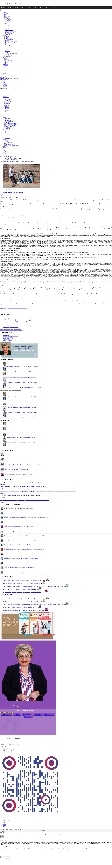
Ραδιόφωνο (7, 59)
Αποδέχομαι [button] (60, 834)
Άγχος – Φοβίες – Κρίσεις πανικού (11, 53)
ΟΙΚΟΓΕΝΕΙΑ (15, 7)
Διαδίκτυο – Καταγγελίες (7, 337)
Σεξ (5, 50)
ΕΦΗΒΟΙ (28, 7)
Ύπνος (6, 24)
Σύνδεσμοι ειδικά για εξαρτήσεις (9, 750)
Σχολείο (6, 29)
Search (1, 76)
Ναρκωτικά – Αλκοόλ (7, 339)
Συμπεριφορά (7, 27)
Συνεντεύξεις (6, 161)
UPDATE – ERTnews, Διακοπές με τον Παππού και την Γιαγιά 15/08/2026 (14, 531)
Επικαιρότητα (7, 21)
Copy (13, 856)
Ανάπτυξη (7, 23)
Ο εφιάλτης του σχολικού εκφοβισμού (11, 192)
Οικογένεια (5, 821)
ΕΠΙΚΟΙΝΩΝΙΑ (54, 7)
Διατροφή (7, 25)
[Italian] (16, 78)
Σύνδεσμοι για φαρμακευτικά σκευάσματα (11, 749)
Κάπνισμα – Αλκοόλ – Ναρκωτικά (11, 41)
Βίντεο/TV (7, 58)
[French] (9, 78)
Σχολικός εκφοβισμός (9, 30)
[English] (5, 78)
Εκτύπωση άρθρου (4, 195)
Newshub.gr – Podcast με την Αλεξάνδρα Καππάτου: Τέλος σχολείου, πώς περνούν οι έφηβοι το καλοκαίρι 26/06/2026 (20, 553)
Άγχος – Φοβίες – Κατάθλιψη (10, 31)
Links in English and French (8, 751)
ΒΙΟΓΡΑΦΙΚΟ (3, 7)
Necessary (4, 845)
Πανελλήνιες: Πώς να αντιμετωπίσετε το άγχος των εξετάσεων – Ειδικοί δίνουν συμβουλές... (20, 382)
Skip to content (3, 0)
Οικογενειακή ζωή (8, 18)
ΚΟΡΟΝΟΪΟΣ (5, 65)
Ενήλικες (4, 825)
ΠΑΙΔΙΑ (22, 7)
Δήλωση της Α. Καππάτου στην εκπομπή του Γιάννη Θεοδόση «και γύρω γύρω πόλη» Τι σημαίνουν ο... (22, 387)
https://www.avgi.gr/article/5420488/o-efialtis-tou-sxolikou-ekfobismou (13, 308)
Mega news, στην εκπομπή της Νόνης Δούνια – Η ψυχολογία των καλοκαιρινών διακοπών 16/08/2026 (19, 474)
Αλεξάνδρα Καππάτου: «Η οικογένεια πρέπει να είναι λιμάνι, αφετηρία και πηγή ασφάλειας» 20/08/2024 (19, 453)
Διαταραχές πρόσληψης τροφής (11, 43)
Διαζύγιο (6, 52)
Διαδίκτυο (7, 40)
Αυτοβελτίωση (8, 51)
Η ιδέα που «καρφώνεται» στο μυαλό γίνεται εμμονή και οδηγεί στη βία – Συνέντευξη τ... (19, 377)
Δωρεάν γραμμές (6, 335)
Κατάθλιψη (7, 54)
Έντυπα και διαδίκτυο (9, 60)
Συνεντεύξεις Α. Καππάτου (14, 161)
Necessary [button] (2, 844)
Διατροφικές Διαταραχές (7, 340)
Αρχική (4, 12)
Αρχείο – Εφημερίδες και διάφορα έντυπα (13, 63)
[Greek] (2, 78)
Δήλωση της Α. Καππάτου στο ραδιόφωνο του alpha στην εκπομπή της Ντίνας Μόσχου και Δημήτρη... (22, 371)
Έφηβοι (4, 824)
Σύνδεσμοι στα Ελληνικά (7, 748)
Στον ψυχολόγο (8, 19)
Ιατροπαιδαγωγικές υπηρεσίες (8, 338)
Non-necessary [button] (3, 850)
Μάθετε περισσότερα (54, 834)
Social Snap (7, 858)
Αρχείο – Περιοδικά (9, 62)
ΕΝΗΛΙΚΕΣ (35, 7)
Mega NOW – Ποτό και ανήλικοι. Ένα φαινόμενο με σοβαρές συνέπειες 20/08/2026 (16, 469)
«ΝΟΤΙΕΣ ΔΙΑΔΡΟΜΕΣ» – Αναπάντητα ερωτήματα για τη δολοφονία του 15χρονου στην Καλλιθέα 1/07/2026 (19, 567)
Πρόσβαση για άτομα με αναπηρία (9, 752)
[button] (6, 712)
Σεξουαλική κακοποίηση (9, 32)
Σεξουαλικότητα (8, 38)
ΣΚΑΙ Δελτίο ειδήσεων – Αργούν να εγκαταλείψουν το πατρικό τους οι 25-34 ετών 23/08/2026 (22, 486)
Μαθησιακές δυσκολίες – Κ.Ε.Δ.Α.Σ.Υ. (10, 336)
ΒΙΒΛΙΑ (9, 7)
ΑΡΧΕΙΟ (47, 7)
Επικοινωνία (5, 826)
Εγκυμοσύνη (7, 16)
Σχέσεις (6, 130)
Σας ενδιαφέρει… (8, 20)
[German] (13, 78)
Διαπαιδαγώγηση (8, 26)
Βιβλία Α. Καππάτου (6, 820)
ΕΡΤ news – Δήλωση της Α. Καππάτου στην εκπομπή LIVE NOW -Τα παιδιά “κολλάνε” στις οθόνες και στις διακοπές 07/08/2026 (22, 540)
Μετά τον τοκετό (8, 17)
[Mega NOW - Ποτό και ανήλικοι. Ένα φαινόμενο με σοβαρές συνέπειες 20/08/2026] (40, 589)
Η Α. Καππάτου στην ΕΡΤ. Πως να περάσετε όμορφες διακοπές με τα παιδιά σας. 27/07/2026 (17, 544)
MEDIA (41, 7)
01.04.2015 (2, 194)
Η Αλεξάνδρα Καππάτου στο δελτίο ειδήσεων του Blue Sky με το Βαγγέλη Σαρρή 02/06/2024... (21, 366)
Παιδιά (4, 822)
